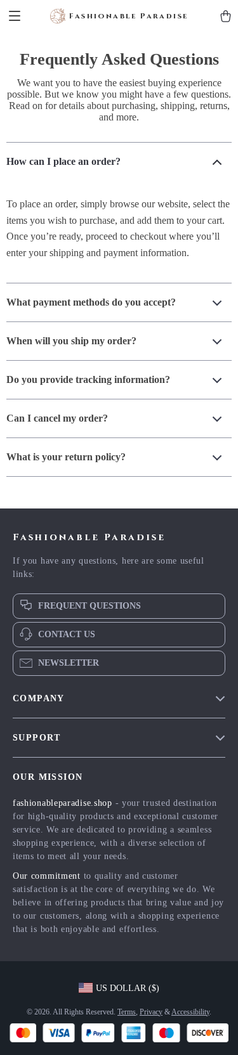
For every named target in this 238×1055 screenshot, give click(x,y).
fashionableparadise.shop (62, 803)
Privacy (151, 1011)
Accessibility (190, 1011)
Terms (126, 1011)
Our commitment (47, 876)
